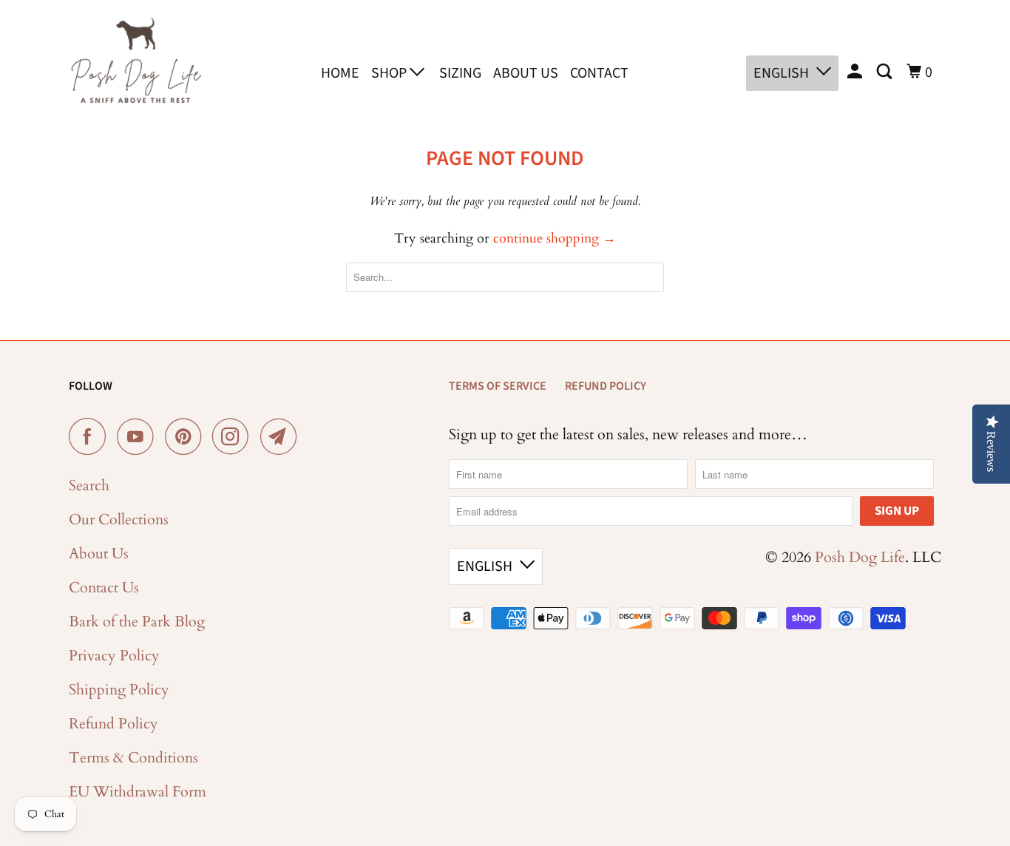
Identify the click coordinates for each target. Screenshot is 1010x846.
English (781, 73)
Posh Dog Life (860, 557)
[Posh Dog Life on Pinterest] (187, 436)
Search (89, 485)
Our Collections (119, 519)
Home (340, 73)
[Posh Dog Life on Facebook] (91, 436)
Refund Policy (113, 724)
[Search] (886, 72)
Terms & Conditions (133, 758)
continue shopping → (554, 238)
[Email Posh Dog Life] (282, 436)
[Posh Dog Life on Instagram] (234, 436)
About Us (525, 73)
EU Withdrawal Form (137, 792)
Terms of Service (497, 386)
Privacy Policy (114, 656)
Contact (599, 73)
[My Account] (856, 72)
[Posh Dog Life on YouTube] (139, 436)
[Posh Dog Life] (135, 70)
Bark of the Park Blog (137, 622)
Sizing (460, 73)
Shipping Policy (119, 690)
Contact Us (104, 588)
